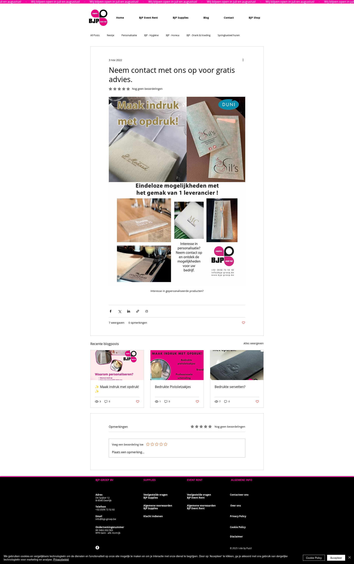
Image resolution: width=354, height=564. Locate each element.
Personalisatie (129, 35)
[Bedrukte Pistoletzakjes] (177, 365)
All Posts (95, 35)
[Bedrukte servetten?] (236, 365)
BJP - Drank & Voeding (198, 35)
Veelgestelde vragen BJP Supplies (155, 496)
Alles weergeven (254, 343)
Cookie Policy (314, 558)
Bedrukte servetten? (230, 386)
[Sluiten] (349, 557)
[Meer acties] (243, 60)
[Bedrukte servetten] (117, 365)
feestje (110, 35)
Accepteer (336, 558)
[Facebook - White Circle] (97, 547)
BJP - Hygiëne (151, 35)
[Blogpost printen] (146, 311)
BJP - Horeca (172, 35)
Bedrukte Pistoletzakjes (173, 386)
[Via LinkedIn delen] (128, 311)
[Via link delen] (137, 311)
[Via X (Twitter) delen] (119, 311)
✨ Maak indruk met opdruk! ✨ (117, 388)
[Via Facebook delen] (110, 311)
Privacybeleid (61, 559)
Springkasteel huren (229, 35)
